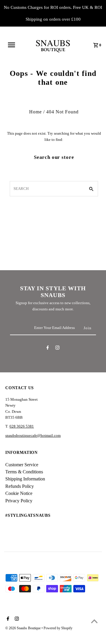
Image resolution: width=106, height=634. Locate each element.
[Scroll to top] (94, 622)
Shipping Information (25, 478)
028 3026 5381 (21, 426)
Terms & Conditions (24, 471)
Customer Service (21, 464)
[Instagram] (57, 348)
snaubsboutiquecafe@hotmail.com (33, 435)
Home (35, 111)
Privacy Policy (18, 500)
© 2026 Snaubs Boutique (23, 628)
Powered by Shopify (58, 628)
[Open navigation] (13, 45)
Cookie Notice (18, 493)
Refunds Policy (19, 486)
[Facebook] (48, 348)
